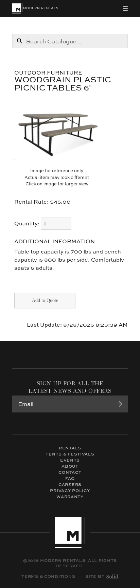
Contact (69, 472)
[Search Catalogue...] (19, 41)
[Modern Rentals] (35, 8)
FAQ (70, 478)
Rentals (70, 448)
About (70, 466)
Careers (70, 484)
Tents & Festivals (70, 454)
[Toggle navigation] (125, 8)
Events (70, 460)
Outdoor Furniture (48, 72)
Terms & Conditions (48, 576)
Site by (94, 576)
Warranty (70, 497)
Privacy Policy (70, 490)
